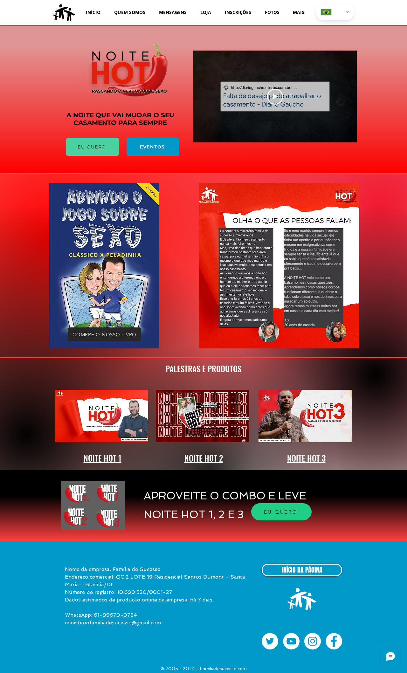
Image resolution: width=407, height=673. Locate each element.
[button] (129, 12)
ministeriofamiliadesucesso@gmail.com (113, 623)
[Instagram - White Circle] (312, 641)
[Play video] (275, 97)
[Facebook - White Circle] (334, 641)
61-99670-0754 (115, 615)
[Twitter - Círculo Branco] (270, 641)
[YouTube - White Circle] (291, 641)
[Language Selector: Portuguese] (335, 11)
